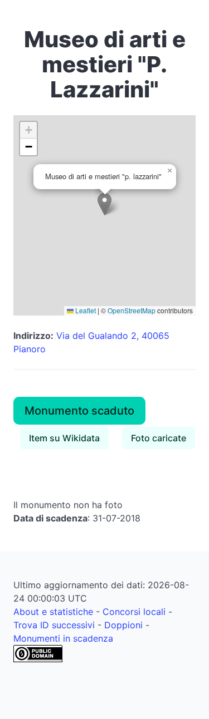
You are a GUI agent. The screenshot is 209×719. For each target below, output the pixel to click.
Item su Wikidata (64, 438)
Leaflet (85, 310)
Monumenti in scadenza (63, 638)
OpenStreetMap (131, 310)
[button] (104, 204)
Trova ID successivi (54, 625)
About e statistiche (53, 611)
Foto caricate (158, 438)
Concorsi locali (134, 611)
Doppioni (123, 625)
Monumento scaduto (79, 410)
